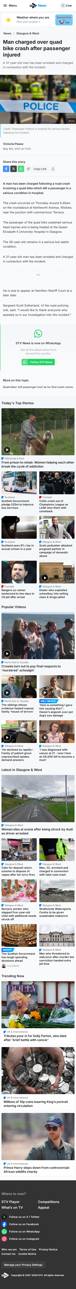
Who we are (9, 1249)
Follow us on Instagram (24, 1238)
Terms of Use (27, 1249)
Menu (13, 5)
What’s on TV (12, 1207)
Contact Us (8, 1253)
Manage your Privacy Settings (23, 1264)
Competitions (48, 1202)
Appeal (43, 1207)
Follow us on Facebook (24, 1224)
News (7, 33)
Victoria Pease (13, 144)
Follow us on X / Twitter (24, 1216)
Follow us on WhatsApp (24, 1231)
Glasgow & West (27, 33)
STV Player (10, 1202)
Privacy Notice (48, 1249)
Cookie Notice (27, 1253)
